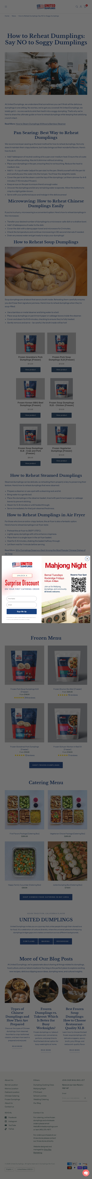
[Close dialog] (87, 558)
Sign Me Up (21, 611)
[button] (85, 1172)
